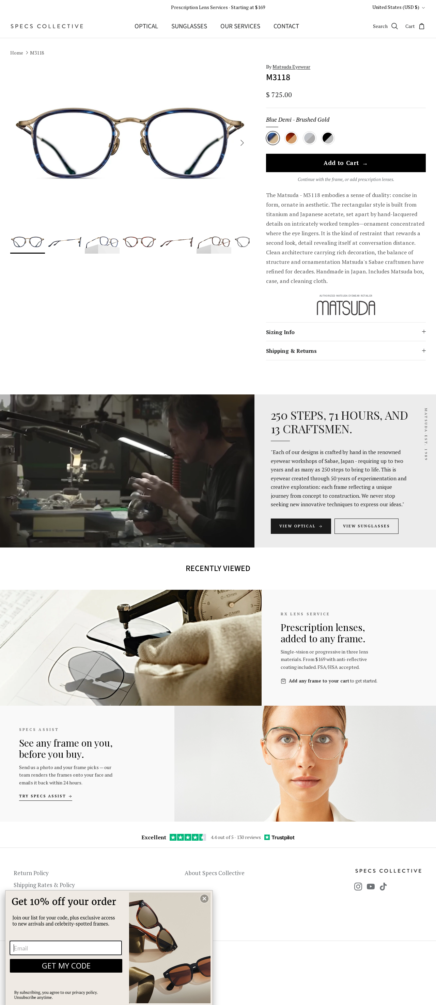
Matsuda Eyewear (291, 66)
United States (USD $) (395, 7)
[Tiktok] (383, 886)
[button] (204, 899)
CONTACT (286, 26)
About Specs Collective (215, 873)
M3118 (37, 52)
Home (16, 52)
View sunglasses (366, 526)
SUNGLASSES (189, 26)
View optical (297, 526)
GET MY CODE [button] (66, 965)
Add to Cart (346, 163)
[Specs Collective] (46, 26)
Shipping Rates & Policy (44, 885)
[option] (130, 143)
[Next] (242, 142)
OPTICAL (146, 26)
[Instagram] (358, 886)
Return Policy (31, 873)
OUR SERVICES (240, 26)
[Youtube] (371, 886)
